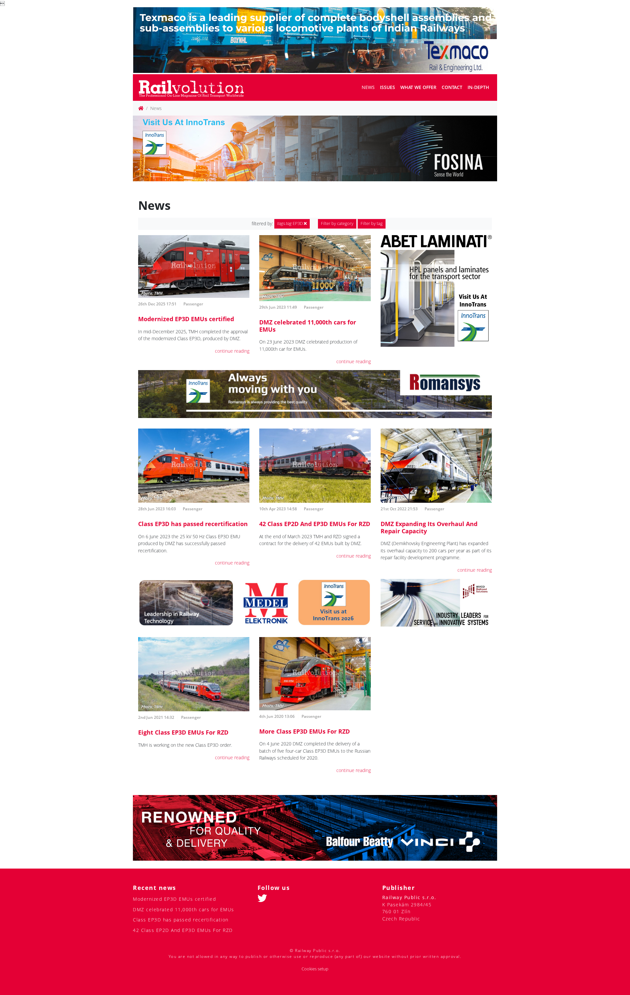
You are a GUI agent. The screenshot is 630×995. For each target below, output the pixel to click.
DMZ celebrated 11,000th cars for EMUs (307, 325)
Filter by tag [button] (372, 223)
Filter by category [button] (337, 223)
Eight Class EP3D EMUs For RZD (183, 732)
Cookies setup (315, 969)
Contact (452, 87)
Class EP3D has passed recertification (193, 524)
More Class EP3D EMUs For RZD (304, 731)
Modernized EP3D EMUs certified (186, 319)
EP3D (290, 223)
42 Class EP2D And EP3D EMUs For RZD (314, 524)
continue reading (232, 351)
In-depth (478, 87)
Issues (387, 87)
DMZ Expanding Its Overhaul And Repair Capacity (429, 527)
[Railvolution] (194, 87)
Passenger (193, 304)
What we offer (418, 87)
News (368, 87)
